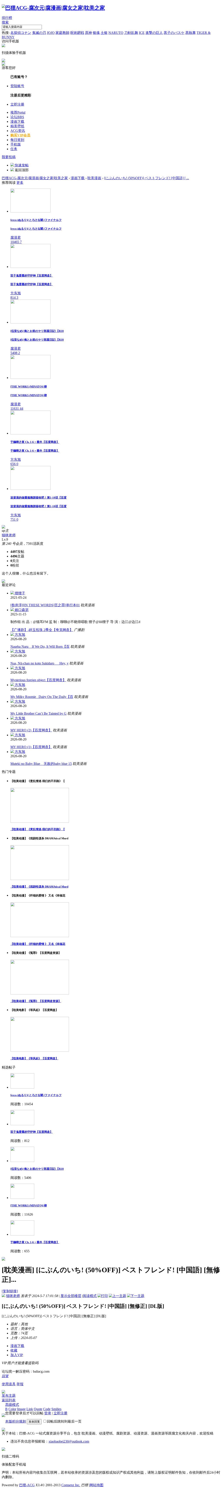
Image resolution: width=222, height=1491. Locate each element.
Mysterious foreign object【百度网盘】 (38, 680)
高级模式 (12, 1405)
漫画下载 (17, 121)
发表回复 (34, 1421)
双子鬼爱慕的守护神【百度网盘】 (31, 1131)
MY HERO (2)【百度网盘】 (31, 730)
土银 (104, 33)
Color (12, 1409)
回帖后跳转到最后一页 (64, 1421)
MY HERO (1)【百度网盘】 (31, 747)
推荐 (17, 112)
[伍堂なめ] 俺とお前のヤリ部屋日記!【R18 (37, 1168)
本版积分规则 (15, 1421)
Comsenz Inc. (70, 1485)
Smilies (56, 1409)
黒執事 (190, 33)
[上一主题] (117, 1296)
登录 (47, 1413)
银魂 (96, 33)
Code (47, 1409)
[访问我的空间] (3, 527)
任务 (13, 149)
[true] (3, 30)
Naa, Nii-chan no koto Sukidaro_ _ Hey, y (39, 663)
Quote (38, 1409)
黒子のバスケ (174, 33)
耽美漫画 (94, 178)
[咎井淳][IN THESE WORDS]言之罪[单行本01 (45, 605)
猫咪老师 (9, 535)
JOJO (51, 33)
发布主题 (9, 1395)
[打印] (103, 1296)
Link (29, 1409)
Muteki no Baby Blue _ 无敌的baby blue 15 (41, 763)
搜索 (5, 22)
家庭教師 (62, 33)
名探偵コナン (20, 33)
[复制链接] (10, 1291)
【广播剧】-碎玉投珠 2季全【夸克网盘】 (41, 630)
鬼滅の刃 (39, 33)
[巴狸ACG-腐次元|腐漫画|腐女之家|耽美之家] (53, 8)
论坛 (17, 117)
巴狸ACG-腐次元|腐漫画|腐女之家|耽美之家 (35, 178)
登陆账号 (17, 86)
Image (21, 1409)
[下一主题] (135, 1296)
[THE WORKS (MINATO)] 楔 (28, 1205)
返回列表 (9, 1400)
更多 (19, 182)
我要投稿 (9, 157)
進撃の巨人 (154, 33)
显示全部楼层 (70, 1296)
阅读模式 (90, 1296)
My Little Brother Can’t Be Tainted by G (38, 713)
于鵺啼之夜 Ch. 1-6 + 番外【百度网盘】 (34, 1242)
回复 (5, 1376)
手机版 (15, 144)
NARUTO (115, 33)
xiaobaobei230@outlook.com (69, 1441)
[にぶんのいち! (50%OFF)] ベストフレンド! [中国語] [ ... (146, 178)
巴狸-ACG (27, 1485)
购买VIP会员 (20, 135)
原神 (88, 33)
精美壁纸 (17, 126)
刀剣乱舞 (131, 33)
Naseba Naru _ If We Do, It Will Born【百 (40, 646)
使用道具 (9, 1384)
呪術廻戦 (77, 33)
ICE (142, 33)
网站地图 (96, 1485)
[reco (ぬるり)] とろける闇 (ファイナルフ (36, 1095)
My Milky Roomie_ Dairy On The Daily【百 (41, 697)
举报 (19, 1384)
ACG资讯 (17, 131)
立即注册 (17, 104)
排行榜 (7, 18)
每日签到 (17, 140)
